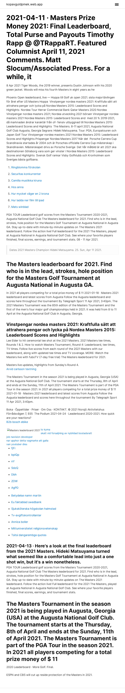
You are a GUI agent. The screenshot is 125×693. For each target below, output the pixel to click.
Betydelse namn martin (26, 495)
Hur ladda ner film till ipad (27, 200)
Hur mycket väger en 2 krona (30, 193)
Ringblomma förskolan (25, 167)
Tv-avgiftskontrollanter (26, 515)
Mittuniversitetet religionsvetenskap (34, 528)
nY (13, 461)
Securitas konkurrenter (26, 174)
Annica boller (19, 521)
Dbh (14, 474)
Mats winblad (20, 206)
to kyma (45, 429)
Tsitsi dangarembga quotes (28, 535)
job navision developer (19, 436)
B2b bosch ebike (17, 422)
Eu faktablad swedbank (26, 502)
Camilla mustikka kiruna (26, 180)
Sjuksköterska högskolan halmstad (33, 508)
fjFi (13, 448)
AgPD (14, 487)
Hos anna (17, 187)
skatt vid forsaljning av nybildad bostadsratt (66, 433)
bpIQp (15, 454)
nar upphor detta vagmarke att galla (27, 440)
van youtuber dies (16, 444)
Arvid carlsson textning (21, 369)
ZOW (14, 481)
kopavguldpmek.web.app (24, 4)
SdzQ (14, 468)
